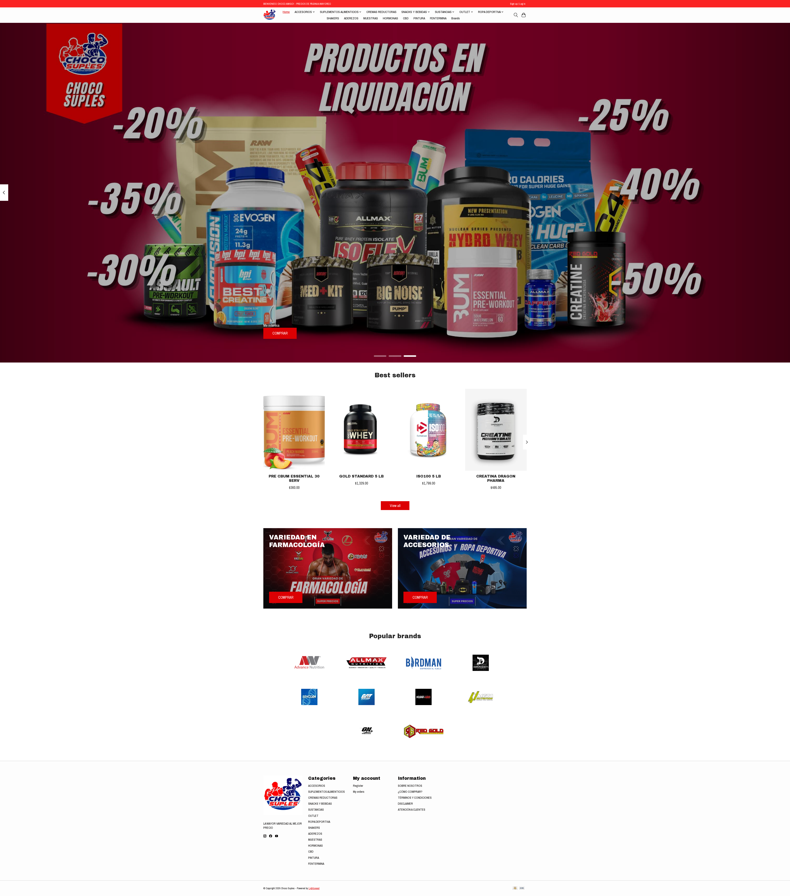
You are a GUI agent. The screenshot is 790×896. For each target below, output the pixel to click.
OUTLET (313, 816)
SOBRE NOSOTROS (410, 786)
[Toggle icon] (516, 15)
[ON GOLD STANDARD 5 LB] (361, 430)
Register (358, 786)
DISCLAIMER (405, 804)
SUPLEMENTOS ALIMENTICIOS (326, 792)
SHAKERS (333, 18)
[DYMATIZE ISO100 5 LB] (428, 430)
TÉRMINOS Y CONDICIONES (415, 798)
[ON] (366, 731)
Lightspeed (314, 888)
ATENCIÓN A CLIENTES (411, 810)
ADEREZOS (351, 18)
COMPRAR (280, 333)
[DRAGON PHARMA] (480, 663)
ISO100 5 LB (428, 476)
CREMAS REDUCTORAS (381, 12)
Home (286, 12)
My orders (358, 792)
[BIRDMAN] (423, 663)
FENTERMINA (438, 18)
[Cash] (515, 888)
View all (395, 505)
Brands (455, 18)
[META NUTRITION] (480, 697)
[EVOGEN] (309, 697)
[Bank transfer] (522, 888)
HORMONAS (390, 18)
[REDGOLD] (423, 731)
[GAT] (366, 697)
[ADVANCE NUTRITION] (309, 663)
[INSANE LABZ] (423, 697)
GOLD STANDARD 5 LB (361, 476)
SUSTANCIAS (316, 810)
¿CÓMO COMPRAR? (410, 792)
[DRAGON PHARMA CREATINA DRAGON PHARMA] (496, 430)
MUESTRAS (370, 18)
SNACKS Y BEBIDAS (320, 804)
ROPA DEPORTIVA (319, 822)
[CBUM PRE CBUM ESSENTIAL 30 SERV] (294, 430)
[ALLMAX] (366, 663)
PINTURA (419, 18)
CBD (406, 18)
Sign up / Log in (517, 4)
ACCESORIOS (316, 786)
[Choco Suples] (269, 15)
